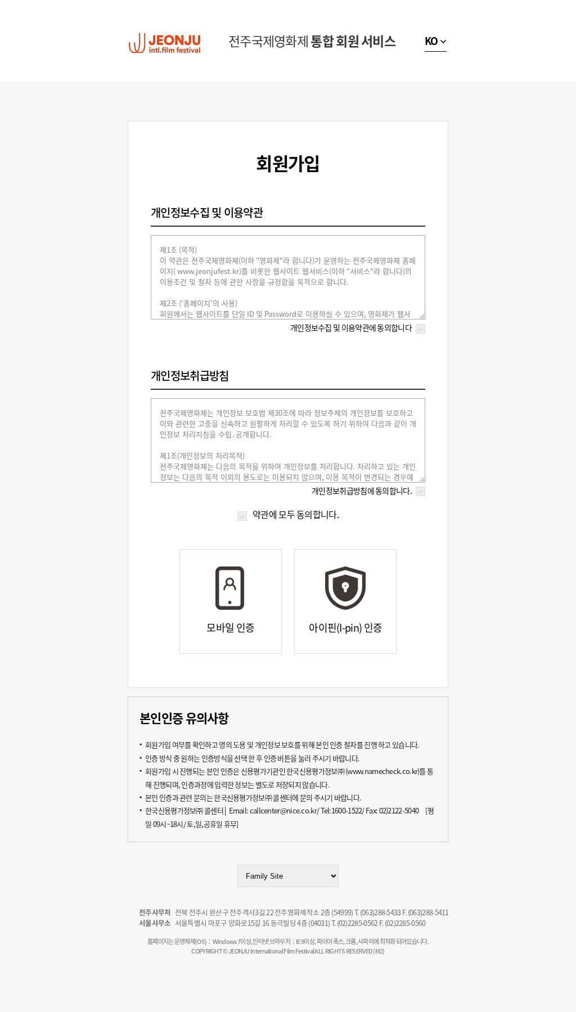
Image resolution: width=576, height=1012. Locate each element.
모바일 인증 (230, 627)
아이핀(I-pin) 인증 (345, 627)
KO (431, 40)
